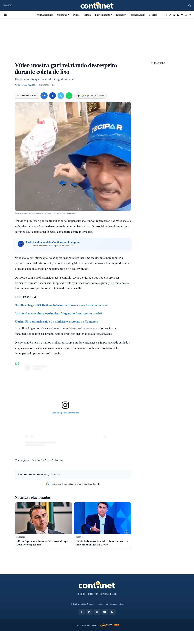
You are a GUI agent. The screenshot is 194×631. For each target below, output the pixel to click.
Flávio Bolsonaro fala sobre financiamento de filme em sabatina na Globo (102, 542)
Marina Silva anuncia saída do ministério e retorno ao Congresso (56, 321)
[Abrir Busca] (189, 5)
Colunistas (62, 14)
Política (87, 14)
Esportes (120, 14)
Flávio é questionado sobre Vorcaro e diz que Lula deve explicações (42, 542)
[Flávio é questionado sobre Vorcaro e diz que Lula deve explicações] (43, 518)
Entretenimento (102, 14)
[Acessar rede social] (166, 15)
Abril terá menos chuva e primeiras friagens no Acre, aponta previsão (59, 313)
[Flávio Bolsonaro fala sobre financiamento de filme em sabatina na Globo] (102, 518)
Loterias (153, 14)
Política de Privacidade (102, 593)
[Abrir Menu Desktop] (5, 14)
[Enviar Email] (190, 15)
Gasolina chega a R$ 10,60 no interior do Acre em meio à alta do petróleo (61, 305)
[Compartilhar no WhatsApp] (69, 95)
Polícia (76, 14)
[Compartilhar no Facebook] (52, 95)
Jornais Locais (138, 14)
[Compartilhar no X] (61, 95)
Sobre (81, 593)
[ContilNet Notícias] (97, 5)
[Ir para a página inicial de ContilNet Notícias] (97, 585)
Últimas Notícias (45, 14)
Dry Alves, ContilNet (27, 85)
